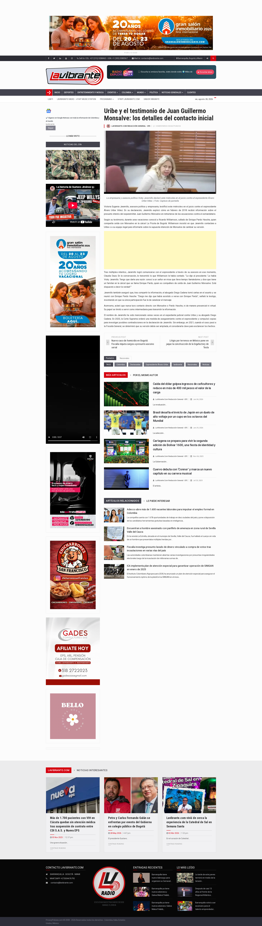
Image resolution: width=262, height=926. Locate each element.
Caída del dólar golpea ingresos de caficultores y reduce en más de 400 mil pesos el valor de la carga (184, 388)
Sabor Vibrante (152, 99)
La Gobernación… (160, 462)
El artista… (157, 486)
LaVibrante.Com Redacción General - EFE (130, 126)
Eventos (112, 92)
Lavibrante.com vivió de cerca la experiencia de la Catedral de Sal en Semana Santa (189, 822)
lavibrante (178, 364)
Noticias (206, 364)
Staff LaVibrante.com (129, 99)
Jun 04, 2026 (198, 399)
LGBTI (50, 99)
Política (154, 92)
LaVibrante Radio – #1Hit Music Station (76, 99)
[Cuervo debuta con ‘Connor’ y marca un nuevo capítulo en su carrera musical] (126, 478)
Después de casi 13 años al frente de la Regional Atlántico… (203, 891)
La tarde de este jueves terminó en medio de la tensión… (205, 877)
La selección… (159, 433)
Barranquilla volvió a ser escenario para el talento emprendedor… (205, 906)
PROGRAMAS (106, 99)
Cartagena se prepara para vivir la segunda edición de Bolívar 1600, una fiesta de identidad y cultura (184, 445)
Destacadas (135, 364)
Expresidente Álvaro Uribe (157, 364)
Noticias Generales (172, 92)
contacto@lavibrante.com (62, 883)
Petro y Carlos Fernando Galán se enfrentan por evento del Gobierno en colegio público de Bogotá (130, 822)
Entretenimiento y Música (91, 92)
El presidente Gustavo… (118, 838)
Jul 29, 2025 (198, 480)
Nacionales (124, 358)
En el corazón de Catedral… (178, 838)
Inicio (57, 92)
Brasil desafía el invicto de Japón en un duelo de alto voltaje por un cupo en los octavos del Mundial (183, 417)
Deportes (69, 92)
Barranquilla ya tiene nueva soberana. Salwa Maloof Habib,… (162, 906)
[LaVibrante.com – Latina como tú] (75, 75)
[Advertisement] (160, 250)
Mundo (140, 92)
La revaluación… (160, 405)
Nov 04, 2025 (198, 456)
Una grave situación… (59, 843)
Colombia (127, 92)
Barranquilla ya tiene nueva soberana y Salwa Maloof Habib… (161, 891)
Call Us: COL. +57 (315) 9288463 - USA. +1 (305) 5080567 (103, 58)
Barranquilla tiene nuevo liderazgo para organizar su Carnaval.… (162, 877)
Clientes (191, 92)
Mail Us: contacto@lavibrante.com (148, 58)
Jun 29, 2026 (198, 428)
